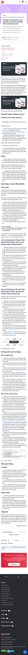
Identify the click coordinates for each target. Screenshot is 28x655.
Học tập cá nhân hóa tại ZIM (7, 604)
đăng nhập (9, 547)
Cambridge (23, 421)
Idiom (3, 51)
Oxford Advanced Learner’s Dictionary (11, 421)
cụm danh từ (11, 333)
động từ (6, 130)
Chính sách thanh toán (6, 593)
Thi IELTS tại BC (4, 585)
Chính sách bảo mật (5, 587)
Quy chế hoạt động (5, 596)
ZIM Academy (8, 37)
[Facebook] (15, 577)
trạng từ (23, 132)
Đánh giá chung (4, 57)
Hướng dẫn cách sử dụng (6, 55)
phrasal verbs (8, 78)
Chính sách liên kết (5, 591)
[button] (19, 2)
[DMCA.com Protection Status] (4, 651)
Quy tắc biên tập (7, 39)
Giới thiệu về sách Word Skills (7, 53)
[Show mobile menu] (26, 2)
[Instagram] (25, 577)
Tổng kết (3, 59)
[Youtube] (18, 577)
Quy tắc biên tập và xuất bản (7, 598)
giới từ (17, 132)
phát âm (25, 369)
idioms (15, 78)
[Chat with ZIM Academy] (25, 652)
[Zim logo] (2, 2)
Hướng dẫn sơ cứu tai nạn (6, 602)
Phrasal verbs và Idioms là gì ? (7, 48)
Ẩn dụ (12, 332)
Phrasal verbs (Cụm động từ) (8, 49)
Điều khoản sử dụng (5, 589)
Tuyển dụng (3, 600)
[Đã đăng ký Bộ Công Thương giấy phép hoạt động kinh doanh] (10, 651)
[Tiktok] (22, 577)
